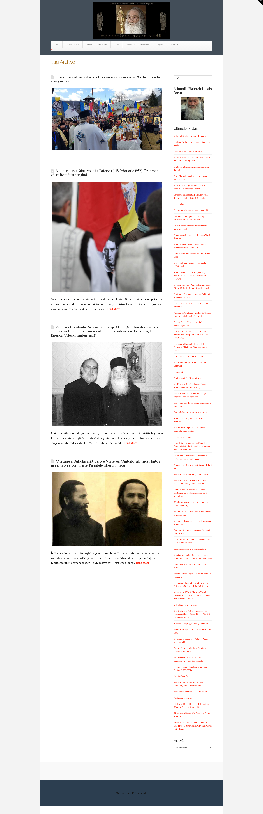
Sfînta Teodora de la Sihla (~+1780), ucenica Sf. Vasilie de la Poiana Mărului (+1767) (191, 275)
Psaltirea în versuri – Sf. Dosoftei (188, 151)
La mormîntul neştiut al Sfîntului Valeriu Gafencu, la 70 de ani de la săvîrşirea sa (105, 79)
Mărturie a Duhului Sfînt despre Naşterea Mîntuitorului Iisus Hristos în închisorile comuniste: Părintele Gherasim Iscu (105, 463)
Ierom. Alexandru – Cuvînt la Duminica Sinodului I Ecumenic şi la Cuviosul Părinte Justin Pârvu (193, 725)
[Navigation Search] (52, 49)
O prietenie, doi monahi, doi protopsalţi (191, 210)
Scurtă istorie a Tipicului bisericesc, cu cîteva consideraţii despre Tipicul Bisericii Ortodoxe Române (192, 614)
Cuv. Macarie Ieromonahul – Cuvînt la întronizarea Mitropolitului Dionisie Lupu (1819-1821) (192, 334)
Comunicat (178, 372)
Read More (113, 309)
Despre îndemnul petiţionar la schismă (190, 412)
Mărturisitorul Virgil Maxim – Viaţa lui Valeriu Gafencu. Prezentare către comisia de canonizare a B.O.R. (192, 595)
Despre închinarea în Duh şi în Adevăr (190, 549)
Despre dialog (180, 204)
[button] (260, 3)
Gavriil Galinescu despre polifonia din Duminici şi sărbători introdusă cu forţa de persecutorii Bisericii (192, 446)
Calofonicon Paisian (182, 437)
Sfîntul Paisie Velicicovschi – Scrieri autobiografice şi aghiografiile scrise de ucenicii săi (190, 493)
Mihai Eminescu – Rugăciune (186, 605)
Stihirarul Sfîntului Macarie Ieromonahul (191, 136)
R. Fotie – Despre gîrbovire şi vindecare (191, 623)
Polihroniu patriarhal (183, 698)
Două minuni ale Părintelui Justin (188, 378)
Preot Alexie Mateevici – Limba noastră (191, 692)
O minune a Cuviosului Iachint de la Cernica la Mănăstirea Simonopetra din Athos (190, 347)
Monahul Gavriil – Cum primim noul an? (191, 474)
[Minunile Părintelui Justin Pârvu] (193, 108)
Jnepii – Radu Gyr (181, 676)
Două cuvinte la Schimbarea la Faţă (189, 356)
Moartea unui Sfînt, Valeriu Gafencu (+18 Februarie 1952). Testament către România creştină (105, 173)
